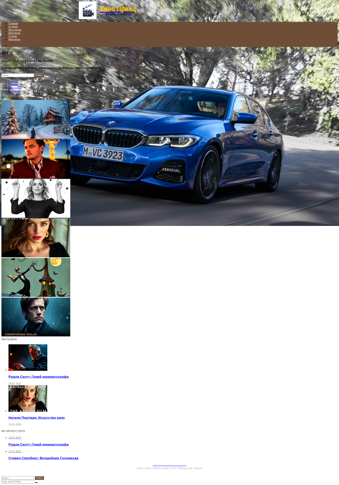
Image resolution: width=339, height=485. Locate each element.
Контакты (14, 32)
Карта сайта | (145, 468)
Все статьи (14, 29)
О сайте (13, 26)
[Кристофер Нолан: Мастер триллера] (107, 317)
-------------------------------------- (169, 464)
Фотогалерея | (162, 468)
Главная (13, 23)
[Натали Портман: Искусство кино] (107, 238)
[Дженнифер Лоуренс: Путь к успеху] (107, 198)
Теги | (174, 468)
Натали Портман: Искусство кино (36, 418)
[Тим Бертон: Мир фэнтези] (107, 278)
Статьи (12, 36)
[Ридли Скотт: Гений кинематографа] (110, 358)
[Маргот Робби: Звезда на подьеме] (107, 119)
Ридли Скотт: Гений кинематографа (38, 377)
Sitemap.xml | (186, 468)
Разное (198, 468)
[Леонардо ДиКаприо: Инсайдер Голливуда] (107, 159)
